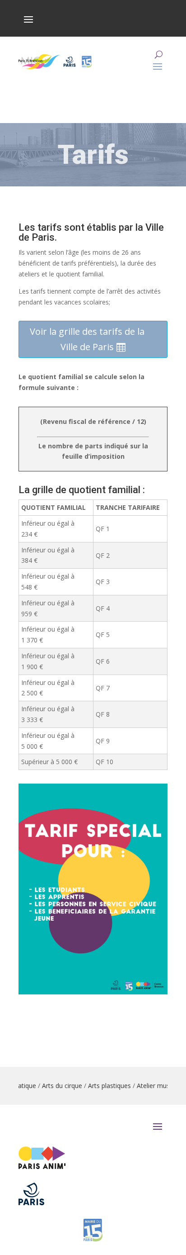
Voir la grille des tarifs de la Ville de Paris (87, 339)
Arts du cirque (54, 1085)
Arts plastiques (101, 1085)
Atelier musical (150, 1085)
